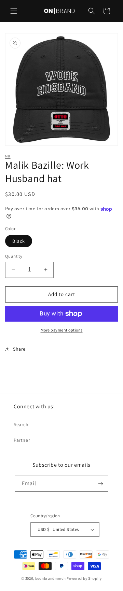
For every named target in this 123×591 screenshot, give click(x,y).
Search (21, 424)
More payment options (62, 330)
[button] (13, 10)
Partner (22, 440)
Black (18, 241)
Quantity (13, 256)
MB (8, 156)
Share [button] (19, 349)
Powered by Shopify (84, 578)
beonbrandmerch (50, 578)
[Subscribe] (100, 484)
